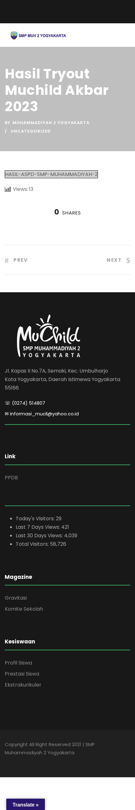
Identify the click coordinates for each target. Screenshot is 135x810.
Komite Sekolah (24, 609)
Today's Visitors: (36, 518)
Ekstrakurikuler (23, 684)
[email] (67, 8)
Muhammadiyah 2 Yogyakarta (51, 123)
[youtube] (67, 17)
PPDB (11, 477)
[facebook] (56, 17)
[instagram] (78, 17)
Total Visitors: (33, 544)
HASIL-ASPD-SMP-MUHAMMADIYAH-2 (51, 174)
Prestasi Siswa (22, 673)
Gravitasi (16, 598)
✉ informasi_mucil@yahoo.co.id (42, 413)
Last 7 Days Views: (38, 527)
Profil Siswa (18, 662)
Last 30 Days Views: (40, 535)
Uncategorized (31, 131)
